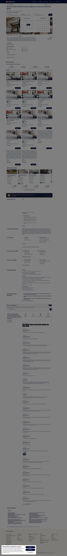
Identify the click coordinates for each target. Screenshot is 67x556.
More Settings (30, 552)
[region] (18, 550)
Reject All (30, 549)
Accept (30, 547)
